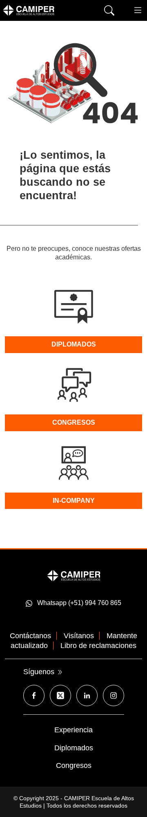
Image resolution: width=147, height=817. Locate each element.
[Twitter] (60, 695)
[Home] (41, 10)
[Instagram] (113, 695)
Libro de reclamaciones (98, 645)
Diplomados (73, 748)
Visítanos (79, 636)
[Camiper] (73, 575)
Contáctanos (30, 636)
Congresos (73, 765)
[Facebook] (34, 695)
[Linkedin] (87, 695)
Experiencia (73, 730)
